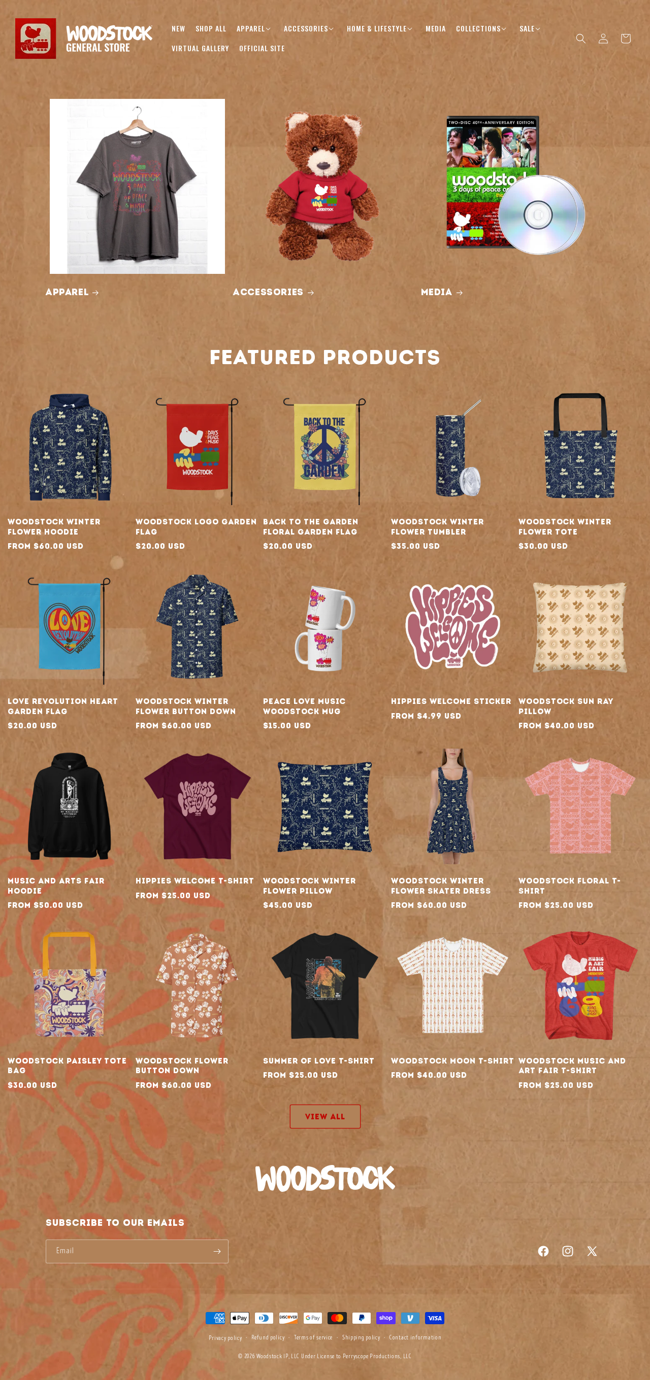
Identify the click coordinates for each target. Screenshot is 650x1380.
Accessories (268, 292)
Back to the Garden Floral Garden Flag (311, 527)
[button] (255, 28)
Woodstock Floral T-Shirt (569, 886)
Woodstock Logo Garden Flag (196, 527)
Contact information (415, 1337)
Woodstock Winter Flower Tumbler (437, 527)
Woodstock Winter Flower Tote (564, 527)
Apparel (67, 292)
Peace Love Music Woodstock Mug (304, 706)
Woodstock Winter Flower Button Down (186, 706)
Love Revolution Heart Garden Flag (63, 706)
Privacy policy (225, 1338)
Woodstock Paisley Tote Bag (67, 1066)
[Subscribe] (217, 1251)
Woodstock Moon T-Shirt (452, 1061)
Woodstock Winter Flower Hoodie (54, 527)
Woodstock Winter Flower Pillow (309, 886)
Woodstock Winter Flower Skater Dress (441, 886)
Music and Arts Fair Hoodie (56, 886)
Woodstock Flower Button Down (182, 1066)
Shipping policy (361, 1337)
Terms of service (313, 1337)
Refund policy (267, 1337)
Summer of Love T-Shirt (319, 1061)
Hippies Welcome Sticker (451, 701)
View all (325, 1116)
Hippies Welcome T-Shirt (195, 881)
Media (436, 292)
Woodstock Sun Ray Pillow (565, 706)
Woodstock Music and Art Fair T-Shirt (572, 1066)
